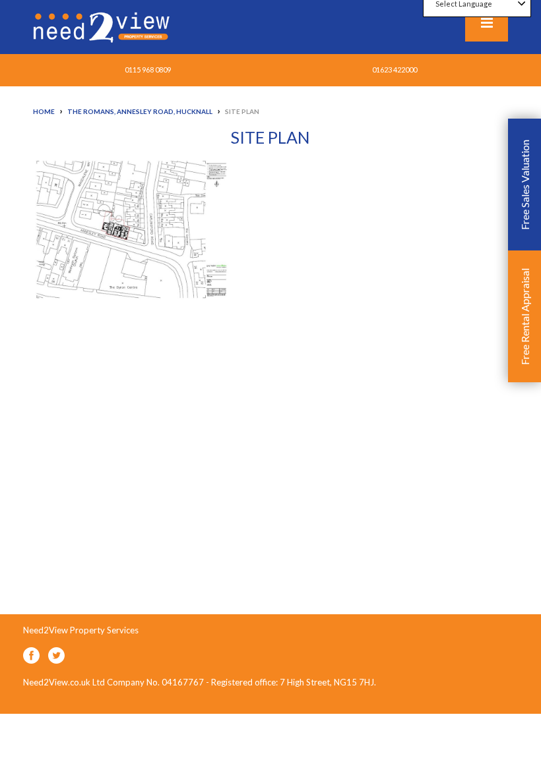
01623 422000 (394, 69)
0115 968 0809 (148, 69)
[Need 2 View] (103, 26)
